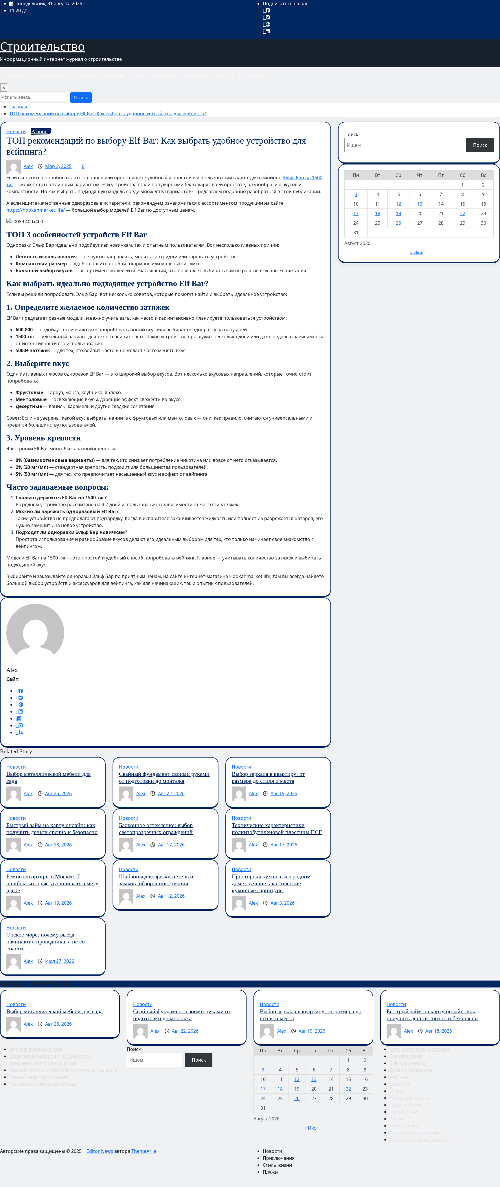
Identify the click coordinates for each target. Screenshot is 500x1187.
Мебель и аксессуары (152, 75)
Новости (12, 75)
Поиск (81, 97)
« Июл (416, 252)
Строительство (42, 46)
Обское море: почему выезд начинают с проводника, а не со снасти (45, 941)
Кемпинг (399, 1077)
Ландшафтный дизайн (98, 75)
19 (398, 213)
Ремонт (225, 75)
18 (377, 213)
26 (398, 223)
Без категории (405, 1056)
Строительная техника (415, 1132)
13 (419, 204)
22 (462, 213)
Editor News (100, 1151)
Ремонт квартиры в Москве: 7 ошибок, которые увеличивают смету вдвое (52, 883)
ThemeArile (143, 1151)
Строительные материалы (419, 1139)
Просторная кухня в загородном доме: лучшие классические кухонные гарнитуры (271, 883)
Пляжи (397, 1091)
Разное (397, 1118)
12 (398, 204)
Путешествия (197, 75)
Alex (28, 166)
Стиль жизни (253, 75)
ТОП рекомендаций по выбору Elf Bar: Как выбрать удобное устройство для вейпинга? (107, 113)
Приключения (405, 1105)
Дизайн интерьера (47, 75)
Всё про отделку (407, 1063)
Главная (18, 106)
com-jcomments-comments (419, 1049)
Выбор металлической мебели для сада (54, 1011)
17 (356, 213)
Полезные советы (409, 1098)
